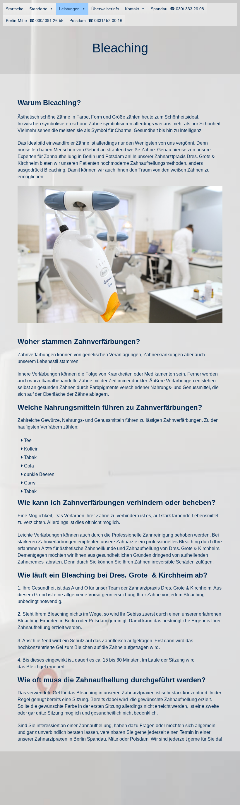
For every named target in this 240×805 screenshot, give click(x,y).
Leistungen (69, 8)
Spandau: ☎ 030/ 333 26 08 (177, 8)
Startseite (14, 8)
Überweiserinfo (105, 8)
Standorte (38, 8)
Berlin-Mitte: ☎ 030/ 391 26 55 (35, 20)
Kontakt (132, 8)
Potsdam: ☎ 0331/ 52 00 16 (95, 20)
